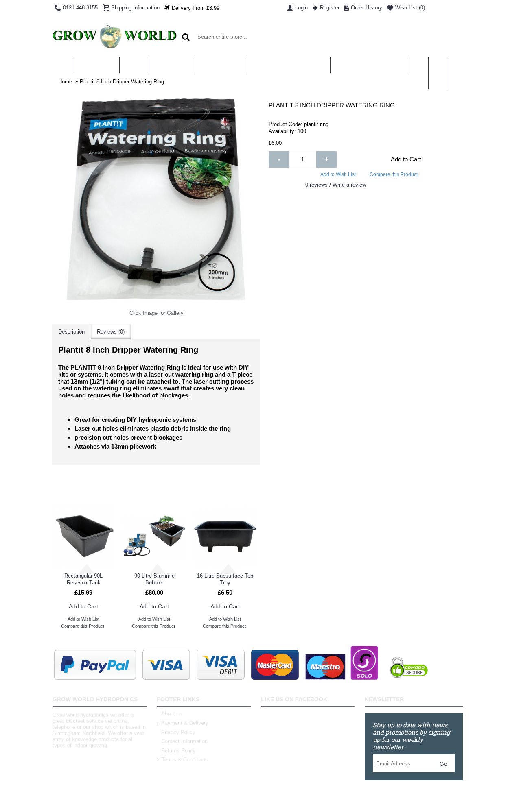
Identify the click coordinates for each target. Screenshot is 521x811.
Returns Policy (178, 751)
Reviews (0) (111, 332)
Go (443, 764)
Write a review (349, 185)
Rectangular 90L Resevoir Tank (83, 579)
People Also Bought (365, 489)
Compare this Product (394, 174)
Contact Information (184, 741)
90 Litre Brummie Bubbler (154, 579)
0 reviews (316, 185)
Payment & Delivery (184, 723)
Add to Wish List (338, 174)
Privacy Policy (178, 732)
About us (171, 714)
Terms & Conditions (185, 760)
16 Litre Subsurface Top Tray (225, 579)
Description (71, 332)
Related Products (156, 489)
